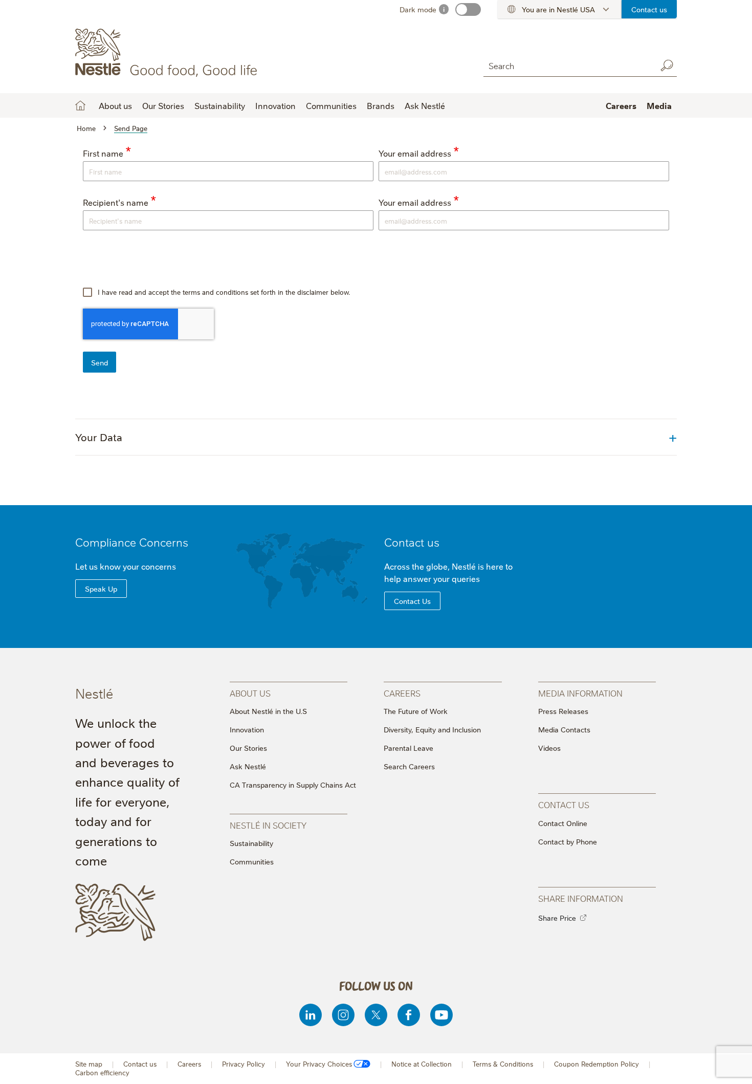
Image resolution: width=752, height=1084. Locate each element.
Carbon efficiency (102, 1072)
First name (103, 153)
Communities (331, 105)
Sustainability (219, 105)
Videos (549, 747)
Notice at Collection (421, 1063)
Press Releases (563, 711)
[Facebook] (408, 1015)
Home (80, 105)
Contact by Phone (567, 841)
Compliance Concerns (131, 541)
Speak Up (101, 588)
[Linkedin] (310, 1015)
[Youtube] (441, 1015)
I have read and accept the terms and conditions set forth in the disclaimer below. (223, 291)
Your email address (415, 153)
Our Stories (163, 105)
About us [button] (115, 105)
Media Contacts (564, 729)
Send (99, 362)
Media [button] (659, 105)
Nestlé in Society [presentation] (268, 825)
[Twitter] (376, 1015)
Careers (621, 105)
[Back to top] (731, 1066)
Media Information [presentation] (580, 693)
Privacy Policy (243, 1063)
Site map (88, 1063)
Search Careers (409, 766)
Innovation (275, 105)
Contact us (649, 9)
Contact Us (412, 600)
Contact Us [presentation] (563, 804)
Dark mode (418, 9)
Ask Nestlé (425, 105)
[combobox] (565, 65)
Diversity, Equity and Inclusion (432, 729)
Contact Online (562, 823)
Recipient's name (115, 202)
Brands (380, 105)
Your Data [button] (98, 437)
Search (666, 65)
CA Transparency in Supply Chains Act (293, 784)
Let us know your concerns (125, 566)
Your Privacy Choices (319, 1063)
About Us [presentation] (250, 693)
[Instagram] (343, 1015)
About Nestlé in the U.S (268, 711)
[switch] (468, 9)
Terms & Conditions (503, 1063)
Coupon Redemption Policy (596, 1063)
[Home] (168, 53)
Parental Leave (408, 747)
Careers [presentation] (402, 693)
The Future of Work (416, 711)
